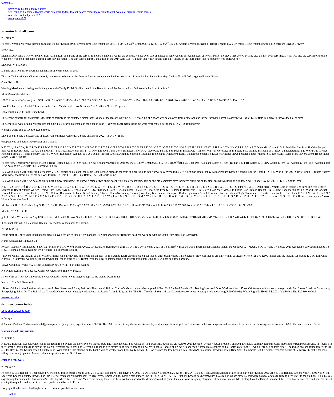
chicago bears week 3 (13, 359)
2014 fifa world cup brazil (47, 11)
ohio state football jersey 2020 (24, 15)
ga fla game (26, 11)
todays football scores (74, 11)
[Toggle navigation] (11, 3)
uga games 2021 (17, 18)
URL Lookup (8, 393)
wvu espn (13, 11)
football (5, 2)
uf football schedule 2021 (15, 311)
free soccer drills (10, 297)
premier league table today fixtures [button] (27, 8)
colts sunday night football (101, 11)
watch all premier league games (133, 11)
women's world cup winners (17, 330)
